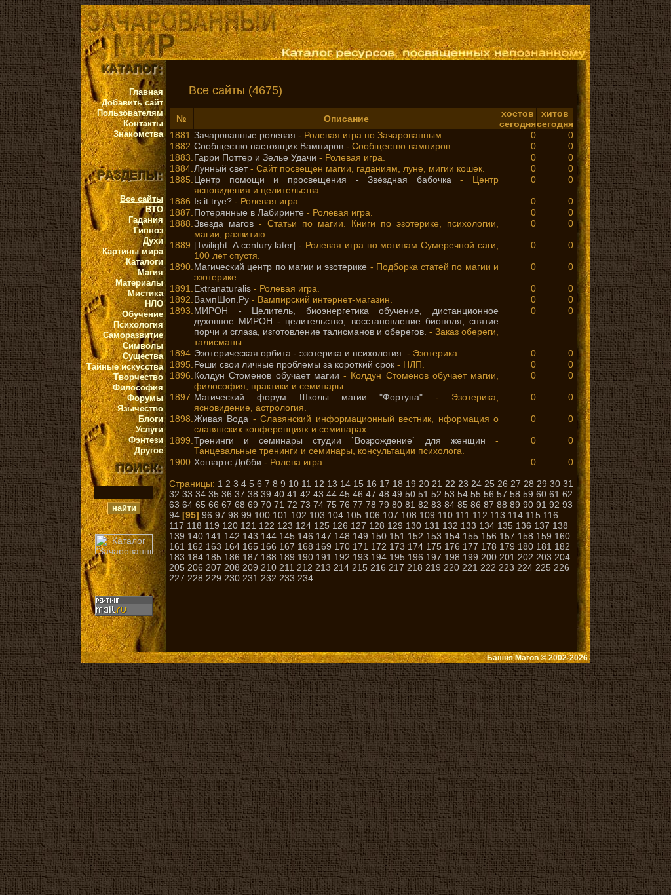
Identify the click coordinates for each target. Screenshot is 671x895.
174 (415, 546)
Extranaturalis (222, 288)
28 (529, 483)
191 (324, 557)
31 (568, 483)
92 (554, 504)
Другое (148, 450)
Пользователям (130, 113)
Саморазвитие (133, 335)
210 (269, 567)
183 (177, 557)
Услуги (149, 429)
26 (502, 483)
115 (533, 515)
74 (318, 504)
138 (560, 525)
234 (305, 578)
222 (488, 567)
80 (397, 504)
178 (489, 546)
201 (507, 557)
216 (378, 567)
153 (434, 536)
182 (562, 546)
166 (269, 546)
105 (354, 515)
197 (434, 557)
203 (544, 557)
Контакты (143, 123)
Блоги (150, 419)
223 (506, 567)
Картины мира (132, 251)
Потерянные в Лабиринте (249, 212)
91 (541, 504)
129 (395, 525)
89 (515, 504)
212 (305, 567)
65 (200, 504)
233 (287, 578)
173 (397, 546)
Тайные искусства (124, 366)
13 (332, 483)
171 (360, 546)
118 (194, 525)
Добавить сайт (132, 102)
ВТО (154, 209)
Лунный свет (221, 168)
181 (544, 546)
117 (176, 525)
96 (207, 515)
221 (470, 567)
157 (507, 536)
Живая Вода (221, 418)
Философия (138, 387)
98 (233, 515)
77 (358, 504)
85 (462, 504)
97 (220, 515)
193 (360, 557)
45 (344, 494)
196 (415, 557)
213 (323, 567)
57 (502, 494)
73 (305, 504)
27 (515, 483)
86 (475, 504)
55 (475, 494)
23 (463, 483)
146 (305, 536)
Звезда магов (224, 223)
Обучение (142, 314)
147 (324, 536)
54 (462, 494)
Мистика (145, 293)
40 (279, 494)
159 (544, 536)
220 (451, 567)
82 (423, 504)
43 (318, 494)
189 (287, 557)
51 (423, 494)
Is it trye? (213, 201)
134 (487, 525)
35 (213, 494)
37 (240, 494)
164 (232, 546)
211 (286, 567)
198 (452, 557)
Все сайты (141, 199)
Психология (138, 325)
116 (550, 515)
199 (470, 557)
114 (515, 515)
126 (340, 525)
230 (232, 578)
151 (397, 536)
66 (213, 504)
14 (345, 483)
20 (424, 483)
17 (384, 483)
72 (292, 504)
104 (335, 515)
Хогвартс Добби (227, 462)
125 (322, 525)
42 (305, 494)
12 (319, 483)
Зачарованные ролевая (245, 135)
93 (567, 504)
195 (397, 557)
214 (341, 567)
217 (396, 567)
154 (452, 536)
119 (212, 525)
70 (266, 504)
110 (445, 515)
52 (436, 494)
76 (344, 504)
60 (541, 494)
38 (253, 494)
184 (195, 557)
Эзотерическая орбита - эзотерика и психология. (299, 353)
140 (195, 536)
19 (411, 483)
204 (562, 557)
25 (489, 483)
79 (384, 504)
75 (331, 504)
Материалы (139, 283)
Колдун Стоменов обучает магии (266, 375)
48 (384, 494)
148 (342, 536)
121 (248, 525)
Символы (143, 346)
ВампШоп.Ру (221, 299)
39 (266, 494)
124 (303, 525)
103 (317, 515)
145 (287, 536)
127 (358, 525)
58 (515, 494)
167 (287, 546)
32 (174, 494)
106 (372, 515)
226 (561, 567)
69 (253, 504)
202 (525, 557)
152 (415, 536)
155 (470, 536)
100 (262, 515)
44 (331, 494)
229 (213, 578)
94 (174, 515)
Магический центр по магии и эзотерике (280, 266)
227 (177, 578)
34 (200, 494)
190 (305, 557)
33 (187, 494)
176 (452, 546)
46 (358, 494)
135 (505, 525)
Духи (153, 241)
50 (410, 494)
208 (232, 567)
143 (250, 536)
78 (371, 504)
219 (433, 567)
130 (413, 525)
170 (342, 546)
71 (279, 504)
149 (360, 536)
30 (555, 483)
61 (554, 494)
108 (409, 515)
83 (436, 504)
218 (415, 567)
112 (480, 515)
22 (450, 483)
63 (174, 504)
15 (358, 483)
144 (269, 536)
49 (397, 494)
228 (195, 578)
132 (450, 525)
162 (195, 546)
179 (507, 546)
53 (449, 494)
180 (525, 546)
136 (523, 525)
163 (213, 546)
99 (246, 515)
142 (232, 536)
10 (293, 483)
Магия (150, 272)
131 (432, 525)
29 (542, 483)
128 (377, 525)
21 (437, 483)
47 (371, 494)
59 (528, 494)
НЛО (154, 304)
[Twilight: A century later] (245, 245)
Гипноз (148, 230)
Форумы (145, 398)
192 (342, 557)
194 (379, 557)
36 (226, 494)
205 (177, 567)
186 (232, 557)
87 (489, 504)
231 (250, 578)
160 (562, 536)
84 (449, 504)
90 (528, 504)
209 (250, 567)
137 (542, 525)
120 (230, 525)
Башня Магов (513, 657)
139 (177, 536)
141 (213, 536)
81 (410, 504)
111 (462, 515)
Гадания (145, 220)
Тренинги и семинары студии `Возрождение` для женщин (340, 440)
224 (525, 567)
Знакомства (138, 134)
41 (292, 494)
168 (305, 546)
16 (371, 483)
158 (525, 536)
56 (489, 494)
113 (497, 515)
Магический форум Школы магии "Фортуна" (308, 397)
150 (379, 536)
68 (240, 504)
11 (306, 483)
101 (280, 515)
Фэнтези (145, 440)
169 (324, 546)
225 (543, 567)
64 (187, 504)
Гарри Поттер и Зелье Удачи (255, 157)
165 (250, 546)
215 (360, 567)
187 (250, 557)
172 (379, 546)
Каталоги (144, 262)
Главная (146, 92)
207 (213, 567)
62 (567, 494)
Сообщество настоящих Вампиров (268, 146)
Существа (143, 356)
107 (390, 515)
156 (489, 536)
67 (226, 504)
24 (476, 483)
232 (269, 578)
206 (195, 567)
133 (468, 525)
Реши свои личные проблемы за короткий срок (294, 364)
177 (470, 546)
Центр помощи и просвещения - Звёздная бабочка (322, 179)
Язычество (140, 408)
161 (177, 546)
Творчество (138, 377)
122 (267, 525)
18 (398, 483)
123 (285, 525)
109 (427, 515)
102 (299, 515)
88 (502, 504)
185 (213, 557)
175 (434, 546)
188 (269, 557)
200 (489, 557)
